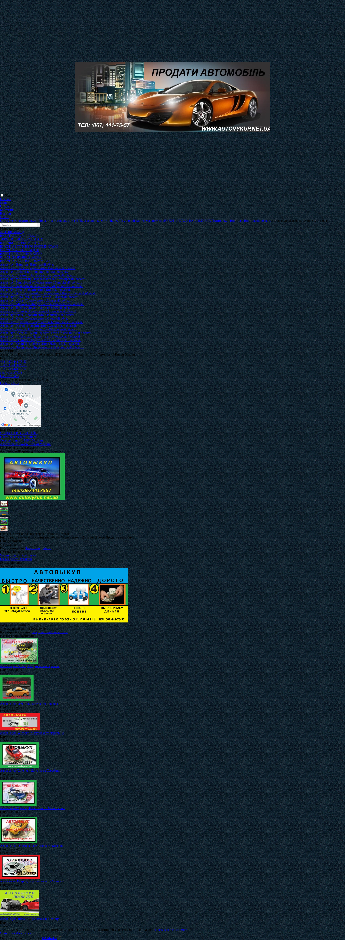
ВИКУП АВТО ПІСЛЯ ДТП (19, 250)
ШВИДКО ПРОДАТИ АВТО (20, 243)
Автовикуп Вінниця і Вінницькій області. (28, 264)
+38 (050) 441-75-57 (13, 369)
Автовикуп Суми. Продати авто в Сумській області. (35, 318)
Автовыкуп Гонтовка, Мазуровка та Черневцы (32, 733)
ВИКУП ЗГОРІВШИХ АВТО (20, 257)
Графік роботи (9, 383)
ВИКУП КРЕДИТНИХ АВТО (21, 253)
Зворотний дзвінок (38, 548)
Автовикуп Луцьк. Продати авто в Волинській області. (37, 268)
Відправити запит (12, 548)
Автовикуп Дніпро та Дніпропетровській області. (34, 271)
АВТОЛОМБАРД (12, 232)
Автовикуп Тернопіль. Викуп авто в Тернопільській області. (41, 322)
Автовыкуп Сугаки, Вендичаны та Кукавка (29, 666)
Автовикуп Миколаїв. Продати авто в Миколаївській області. (42, 304)
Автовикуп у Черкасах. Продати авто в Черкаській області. (40, 336)
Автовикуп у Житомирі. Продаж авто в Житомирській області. (43, 279)
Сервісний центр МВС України (21, 440)
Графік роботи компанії (16, 559)
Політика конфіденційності (18, 437)
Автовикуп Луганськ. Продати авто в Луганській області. (39, 297)
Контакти (6, 210)
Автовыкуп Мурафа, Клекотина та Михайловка (32, 808)
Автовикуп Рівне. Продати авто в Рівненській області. (37, 315)
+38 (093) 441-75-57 (13, 365)
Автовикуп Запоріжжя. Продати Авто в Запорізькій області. (41, 282)
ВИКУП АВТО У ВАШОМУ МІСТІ (25, 261)
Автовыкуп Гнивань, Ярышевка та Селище (29, 919)
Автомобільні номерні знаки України (25, 444)
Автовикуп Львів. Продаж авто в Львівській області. (36, 300)
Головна (5, 199)
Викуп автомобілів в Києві (50, 632)
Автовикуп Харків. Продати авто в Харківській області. (38, 325)
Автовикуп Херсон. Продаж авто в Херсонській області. (38, 329)
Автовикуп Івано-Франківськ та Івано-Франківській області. (41, 286)
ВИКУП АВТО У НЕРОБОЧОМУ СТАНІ (29, 246)
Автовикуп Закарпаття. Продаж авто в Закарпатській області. (42, 347)
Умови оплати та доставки (18, 555)
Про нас (5, 206)
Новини (5, 213)
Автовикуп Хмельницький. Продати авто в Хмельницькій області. (45, 333)
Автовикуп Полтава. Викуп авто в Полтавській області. (38, 311)
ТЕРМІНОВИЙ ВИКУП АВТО (21, 239)
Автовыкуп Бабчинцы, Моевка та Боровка (29, 703)
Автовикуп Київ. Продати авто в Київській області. (35, 289)
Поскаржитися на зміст (171, 929)
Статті (4, 217)
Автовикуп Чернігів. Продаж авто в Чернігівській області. (40, 343)
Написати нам (9, 376)
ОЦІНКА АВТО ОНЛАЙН (19, 433)
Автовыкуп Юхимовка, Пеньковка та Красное (31, 845)
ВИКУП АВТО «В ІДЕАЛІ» (19, 235)
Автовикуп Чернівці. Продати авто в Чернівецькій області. (40, 340)
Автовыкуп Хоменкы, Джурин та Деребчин (30, 770)
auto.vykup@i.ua (11, 372)
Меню (9, 195)
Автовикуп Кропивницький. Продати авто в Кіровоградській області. (48, 293)
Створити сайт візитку (15, 933)
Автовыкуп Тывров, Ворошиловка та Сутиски (32, 881)
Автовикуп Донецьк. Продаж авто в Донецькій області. (38, 275)
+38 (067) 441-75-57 (13, 361)
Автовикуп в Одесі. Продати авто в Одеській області (36, 307)
